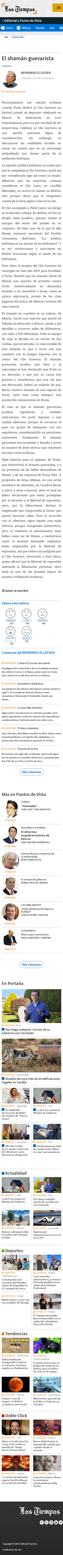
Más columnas (31, 772)
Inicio (9, 28)
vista (4, 989)
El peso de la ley (28, 749)
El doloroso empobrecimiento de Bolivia (35, 835)
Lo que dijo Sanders (30, 708)
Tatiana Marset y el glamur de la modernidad (37, 855)
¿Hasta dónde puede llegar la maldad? (37, 910)
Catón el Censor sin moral (34, 663)
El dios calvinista (28, 728)
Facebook (42, 1522)
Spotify (61, 1522)
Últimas (26, 28)
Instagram (51, 1522)
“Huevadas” (29, 806)
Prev (1, 28)
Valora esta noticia (15, 603)
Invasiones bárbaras (30, 683)
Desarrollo (18, 37)
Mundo (40, 28)
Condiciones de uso (12, 1549)
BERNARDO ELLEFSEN (36, 73)
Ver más (6, 1178)
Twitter (46, 1522)
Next (61, 28)
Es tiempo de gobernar (33, 879)
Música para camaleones (35, 934)
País (52, 28)
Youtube (56, 1522)
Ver (7, 37)
